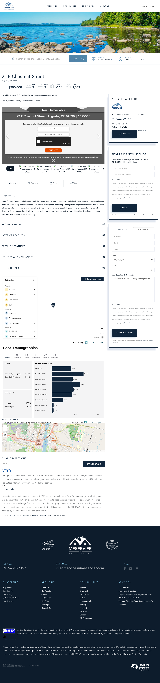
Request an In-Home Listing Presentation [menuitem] (135, 594)
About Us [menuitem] (104, 6)
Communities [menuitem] (88, 6)
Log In (144, 6)
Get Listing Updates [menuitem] (11, 598)
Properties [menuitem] (52, 6)
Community (104, 60)
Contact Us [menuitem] (46, 608)
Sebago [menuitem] (83, 615)
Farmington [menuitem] (84, 594)
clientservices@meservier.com (80, 567)
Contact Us (124, 133)
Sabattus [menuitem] (83, 611)
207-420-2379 (121, 119)
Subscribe (125, 207)
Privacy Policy (9, 488)
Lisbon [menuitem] (82, 598)
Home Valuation (134, 60)
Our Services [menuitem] (69, 6)
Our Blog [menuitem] (45, 601)
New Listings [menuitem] (8, 601)
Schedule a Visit (144, 230)
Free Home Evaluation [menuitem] (127, 591)
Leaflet (84, 451)
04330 (43, 515)
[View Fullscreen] (5, 435)
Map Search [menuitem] (7, 587)
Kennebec (25, 515)
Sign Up (153, 6)
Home (4, 515)
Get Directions (93, 464)
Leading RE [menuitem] (45, 604)
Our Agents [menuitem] (46, 591)
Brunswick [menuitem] (84, 591)
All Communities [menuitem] (86, 618)
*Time (114, 265)
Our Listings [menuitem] (8, 594)
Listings (12, 515)
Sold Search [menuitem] (8, 591)
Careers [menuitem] (44, 594)
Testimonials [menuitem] (46, 598)
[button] (78, 58)
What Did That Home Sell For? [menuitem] (131, 598)
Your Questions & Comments (123, 275)
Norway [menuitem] (83, 604)
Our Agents (142, 130)
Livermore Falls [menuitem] (86, 601)
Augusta (35, 515)
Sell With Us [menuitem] (124, 587)
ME (18, 515)
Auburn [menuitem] (83, 587)
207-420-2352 (14, 567)
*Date (114, 255)
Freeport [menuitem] (83, 608)
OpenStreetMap (92, 451)
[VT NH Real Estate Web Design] (144, 667)
